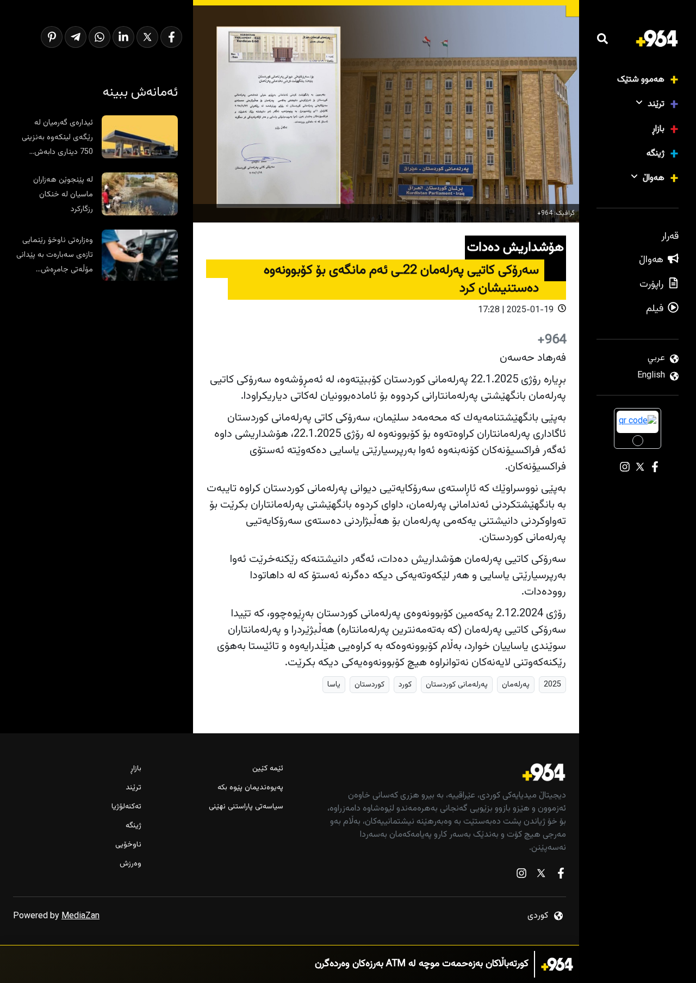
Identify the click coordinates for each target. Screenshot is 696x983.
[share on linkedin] (123, 37)
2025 (552, 684)
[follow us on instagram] (521, 875)
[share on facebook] (171, 37)
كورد (405, 684)
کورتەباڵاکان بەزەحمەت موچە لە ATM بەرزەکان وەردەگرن (422, 964)
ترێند (656, 104)
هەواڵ (653, 178)
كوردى (537, 916)
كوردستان (369, 684)
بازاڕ (658, 129)
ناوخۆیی (128, 845)
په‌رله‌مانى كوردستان (457, 684)
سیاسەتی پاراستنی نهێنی (246, 807)
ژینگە (655, 153)
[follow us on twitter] (541, 875)
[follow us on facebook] (560, 875)
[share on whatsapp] (99, 37)
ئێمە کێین (267, 769)
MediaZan (80, 916)
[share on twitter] (147, 37)
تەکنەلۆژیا (126, 807)
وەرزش (130, 864)
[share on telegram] (75, 37)
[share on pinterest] (52, 37)
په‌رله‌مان (516, 684)
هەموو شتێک (640, 79)
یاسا (333, 684)
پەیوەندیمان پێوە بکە (250, 788)
